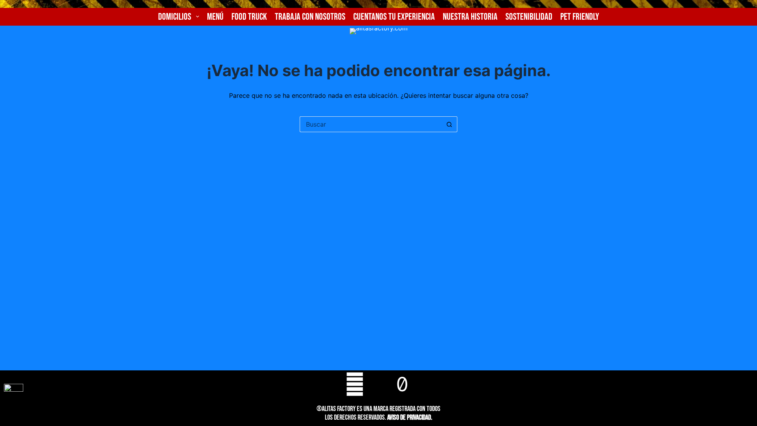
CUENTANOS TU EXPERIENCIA (394, 16)
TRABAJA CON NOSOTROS (310, 16)
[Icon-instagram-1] (378, 384)
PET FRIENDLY (579, 16)
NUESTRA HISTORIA (470, 16)
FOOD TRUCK (249, 16)
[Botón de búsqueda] (449, 124)
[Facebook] (355, 384)
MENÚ (215, 16)
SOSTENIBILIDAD (528, 16)
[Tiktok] (402, 384)
